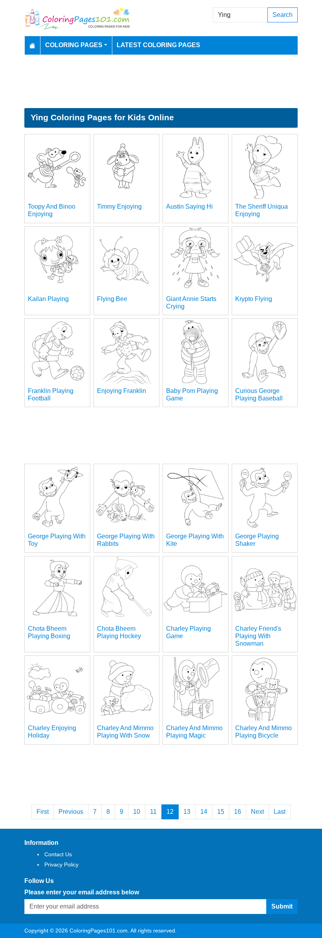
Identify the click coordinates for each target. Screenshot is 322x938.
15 (220, 811)
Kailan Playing (48, 299)
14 (203, 811)
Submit (282, 906)
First (43, 811)
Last (279, 811)
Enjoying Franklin (121, 390)
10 (136, 811)
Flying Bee (112, 299)
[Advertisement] (161, 81)
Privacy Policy (61, 864)
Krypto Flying (253, 299)
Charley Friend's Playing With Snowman (258, 636)
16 (237, 811)
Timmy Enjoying (119, 206)
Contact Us (58, 854)
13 (186, 811)
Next (257, 811)
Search (283, 14)
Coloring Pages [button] (73, 45)
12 (170, 811)
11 (153, 811)
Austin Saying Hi (189, 206)
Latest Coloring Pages (158, 45)
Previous (71, 811)
